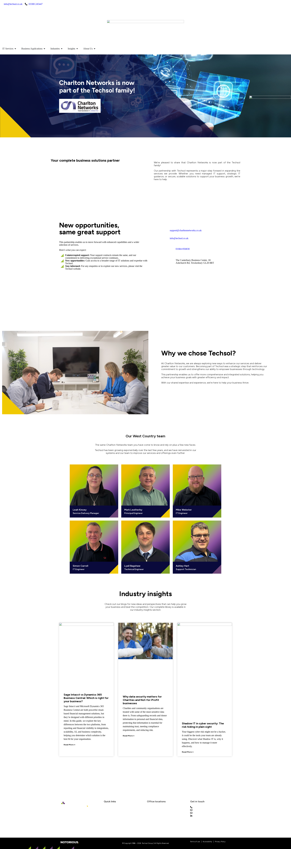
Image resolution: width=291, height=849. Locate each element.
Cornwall (151, 811)
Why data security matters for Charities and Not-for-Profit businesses (142, 700)
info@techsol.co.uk (179, 238)
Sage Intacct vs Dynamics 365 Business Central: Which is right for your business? (86, 698)
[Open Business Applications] (44, 48)
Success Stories (113, 814)
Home (62, 142)
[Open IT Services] (15, 48)
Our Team (109, 811)
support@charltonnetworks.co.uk (186, 230)
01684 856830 (183, 249)
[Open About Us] (94, 48)
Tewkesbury (153, 818)
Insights (108, 807)
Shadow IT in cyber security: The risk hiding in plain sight (203, 725)
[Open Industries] (61, 48)
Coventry (152, 814)
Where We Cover (113, 822)
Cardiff (150, 807)
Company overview (78, 142)
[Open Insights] (77, 48)
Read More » (69, 745)
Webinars (109, 818)
